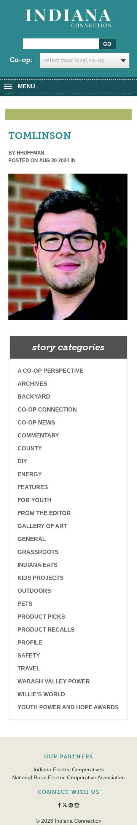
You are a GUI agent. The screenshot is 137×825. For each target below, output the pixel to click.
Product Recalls (46, 629)
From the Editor (44, 513)
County (30, 448)
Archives (32, 383)
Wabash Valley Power (54, 681)
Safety (29, 655)
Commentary (38, 435)
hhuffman (30, 153)
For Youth (34, 500)
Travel (29, 668)
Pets (25, 603)
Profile (30, 642)
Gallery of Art (42, 526)
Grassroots (38, 552)
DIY (22, 461)
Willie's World (41, 694)
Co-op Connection (47, 409)
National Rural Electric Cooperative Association (68, 777)
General (32, 539)
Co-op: (21, 60)
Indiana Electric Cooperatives (68, 769)
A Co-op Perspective (50, 370)
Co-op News (36, 422)
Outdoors (34, 590)
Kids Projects (41, 577)
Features (33, 487)
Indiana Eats (37, 565)
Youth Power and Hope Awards (68, 707)
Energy (30, 474)
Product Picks (41, 616)
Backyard (34, 396)
